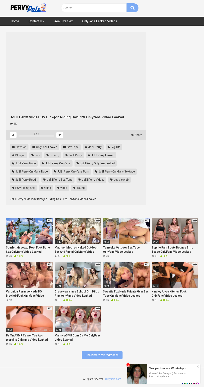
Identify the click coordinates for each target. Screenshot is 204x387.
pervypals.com (113, 378)
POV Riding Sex (25, 187)
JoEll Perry (75, 155)
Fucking (54, 155)
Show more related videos (102, 355)
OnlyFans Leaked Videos (99, 21)
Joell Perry (95, 147)
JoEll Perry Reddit (26, 179)
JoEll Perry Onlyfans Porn (73, 171)
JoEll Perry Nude (25, 163)
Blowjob (20, 155)
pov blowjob (121, 179)
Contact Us (36, 21)
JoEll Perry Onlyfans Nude (31, 171)
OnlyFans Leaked (46, 147)
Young (80, 187)
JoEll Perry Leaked (102, 155)
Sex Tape (72, 147)
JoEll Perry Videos (92, 179)
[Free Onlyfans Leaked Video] (28, 8)
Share (138, 134)
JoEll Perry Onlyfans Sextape (116, 171)
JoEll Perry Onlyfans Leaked (97, 163)
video (63, 187)
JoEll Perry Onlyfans (58, 163)
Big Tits (115, 147)
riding (47, 187)
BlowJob (20, 147)
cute (37, 155)
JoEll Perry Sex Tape (59, 179)
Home (15, 21)
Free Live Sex (63, 21)
